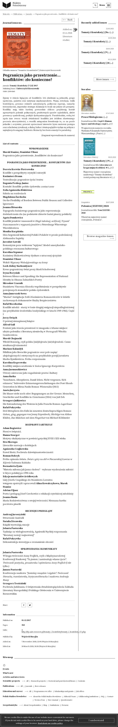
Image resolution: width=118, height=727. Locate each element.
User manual (53, 700)
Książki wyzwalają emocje (16, 524)
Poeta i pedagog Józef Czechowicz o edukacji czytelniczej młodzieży (38, 493)
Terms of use (39, 700)
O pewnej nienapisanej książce (18, 321)
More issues (102, 79)
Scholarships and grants (64, 691)
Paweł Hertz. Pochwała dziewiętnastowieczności (28, 452)
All (27, 681)
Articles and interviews (13, 677)
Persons (65, 705)
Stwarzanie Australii (13, 517)
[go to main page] (15, 5)
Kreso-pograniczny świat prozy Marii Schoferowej (29, 269)
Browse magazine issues (100, 236)
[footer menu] (4, 665)
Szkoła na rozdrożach (14, 193)
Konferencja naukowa (35, 576)
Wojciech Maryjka (30, 637)
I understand (96, 720)
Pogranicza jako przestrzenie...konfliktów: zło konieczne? (33, 155)
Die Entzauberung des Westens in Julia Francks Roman (37, 404)
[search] (95, 5)
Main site (6, 14)
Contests (81, 681)
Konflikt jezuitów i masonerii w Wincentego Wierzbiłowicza (36, 224)
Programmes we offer (43, 691)
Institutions (54, 705)
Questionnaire (66, 700)
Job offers (80, 691)
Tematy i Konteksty (18, 86)
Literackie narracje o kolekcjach (19, 445)
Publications (17, 14)
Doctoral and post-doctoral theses (61, 681)
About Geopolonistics (32, 705)
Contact (110, 697)
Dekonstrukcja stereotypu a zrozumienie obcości (28, 542)
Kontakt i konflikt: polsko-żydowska (28, 186)
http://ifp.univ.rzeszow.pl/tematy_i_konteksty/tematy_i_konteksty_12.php (54, 632)
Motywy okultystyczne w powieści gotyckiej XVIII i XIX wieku (34, 438)
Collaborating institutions (88, 697)
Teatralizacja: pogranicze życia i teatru (23, 179)
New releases (40, 686)
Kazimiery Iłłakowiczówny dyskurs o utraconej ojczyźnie (32, 255)
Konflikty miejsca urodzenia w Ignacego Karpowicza (33, 366)
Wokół (25, 262)
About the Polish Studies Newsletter (47, 697)
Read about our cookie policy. (50, 723)
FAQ (102, 697)
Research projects (38, 681)
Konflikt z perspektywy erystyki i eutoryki (24, 172)
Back (70, 20)
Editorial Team (70, 697)
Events (6, 669)
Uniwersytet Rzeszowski (28, 88)
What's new (8, 673)
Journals (29, 14)
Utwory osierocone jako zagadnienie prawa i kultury (30, 373)
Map (45, 705)
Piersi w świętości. (12, 431)
